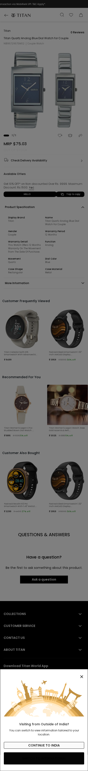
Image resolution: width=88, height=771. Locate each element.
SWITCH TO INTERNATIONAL (44, 758)
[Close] (44, 674)
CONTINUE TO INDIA (44, 745)
